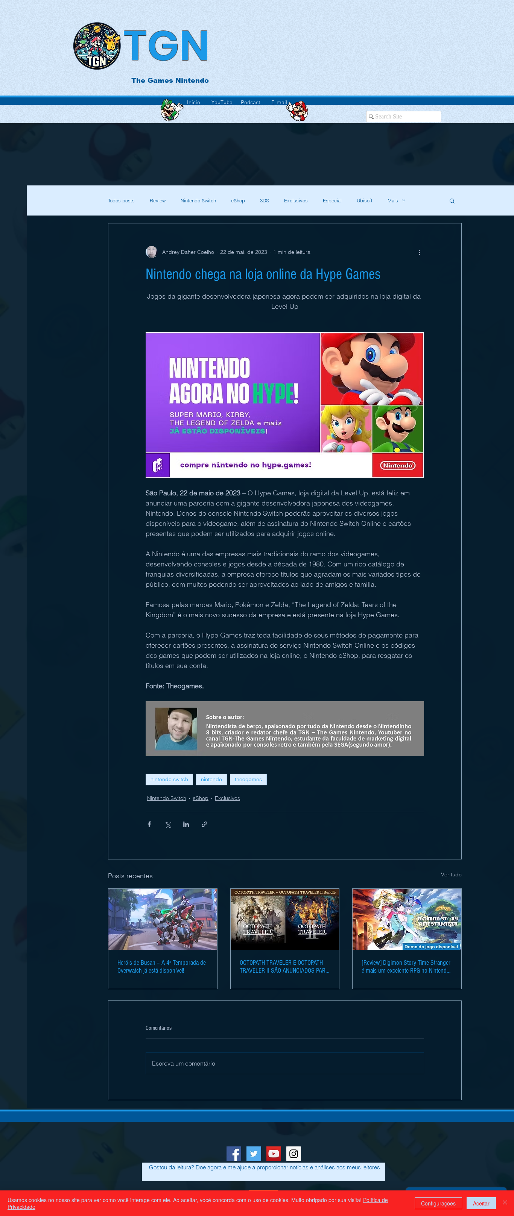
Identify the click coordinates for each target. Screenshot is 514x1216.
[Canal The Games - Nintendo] (273, 1153)
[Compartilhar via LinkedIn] (186, 824)
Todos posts (121, 200)
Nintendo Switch (198, 200)
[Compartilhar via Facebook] (149, 824)
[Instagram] (293, 1153)
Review (158, 200)
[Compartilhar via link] (204, 824)
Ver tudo (451, 874)
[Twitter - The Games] (253, 1153)
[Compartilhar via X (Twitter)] (167, 824)
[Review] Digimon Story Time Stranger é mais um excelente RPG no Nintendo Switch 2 (406, 967)
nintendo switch (169, 779)
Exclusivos (296, 200)
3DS (264, 200)
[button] (452, 200)
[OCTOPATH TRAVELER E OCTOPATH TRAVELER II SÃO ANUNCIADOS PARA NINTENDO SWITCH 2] (285, 919)
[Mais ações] (419, 252)
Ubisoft (365, 200)
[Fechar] (504, 1203)
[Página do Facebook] (234, 1153)
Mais (393, 200)
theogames (248, 779)
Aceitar (481, 1203)
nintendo (211, 779)
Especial (332, 200)
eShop (238, 200)
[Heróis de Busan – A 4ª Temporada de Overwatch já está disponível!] (162, 919)
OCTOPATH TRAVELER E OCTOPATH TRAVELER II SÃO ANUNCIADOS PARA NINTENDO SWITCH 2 (284, 967)
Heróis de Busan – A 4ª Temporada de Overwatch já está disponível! (161, 967)
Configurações (438, 1203)
